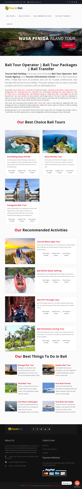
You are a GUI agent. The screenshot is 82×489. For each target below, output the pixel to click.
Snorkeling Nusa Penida (18, 156)
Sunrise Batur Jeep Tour (48, 241)
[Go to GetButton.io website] (77, 487)
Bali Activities (24, 16)
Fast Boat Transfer (62, 16)
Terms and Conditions (49, 449)
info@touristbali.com (35, 2)
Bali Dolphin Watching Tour (52, 92)
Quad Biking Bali (23, 94)
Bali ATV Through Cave (48, 299)
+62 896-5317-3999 (20, 466)
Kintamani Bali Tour (24, 92)
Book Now (69, 45)
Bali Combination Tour (42, 16)
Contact (9, 24)
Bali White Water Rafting (49, 270)
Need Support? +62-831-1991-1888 (16, 2)
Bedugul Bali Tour (11, 92)
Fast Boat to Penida (32, 90)
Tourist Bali (41, 103)
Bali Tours (10, 16)
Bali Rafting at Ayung (37, 94)
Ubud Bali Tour (37, 92)
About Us (45, 445)
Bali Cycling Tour (67, 92)
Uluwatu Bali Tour (70, 90)
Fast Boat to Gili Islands (55, 90)
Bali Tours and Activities (19, 96)
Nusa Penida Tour (19, 90)
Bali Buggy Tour (65, 94)
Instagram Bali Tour (17, 205)
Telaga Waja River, (53, 94)
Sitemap (45, 453)
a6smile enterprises (55, 485)
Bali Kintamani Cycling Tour (50, 329)
